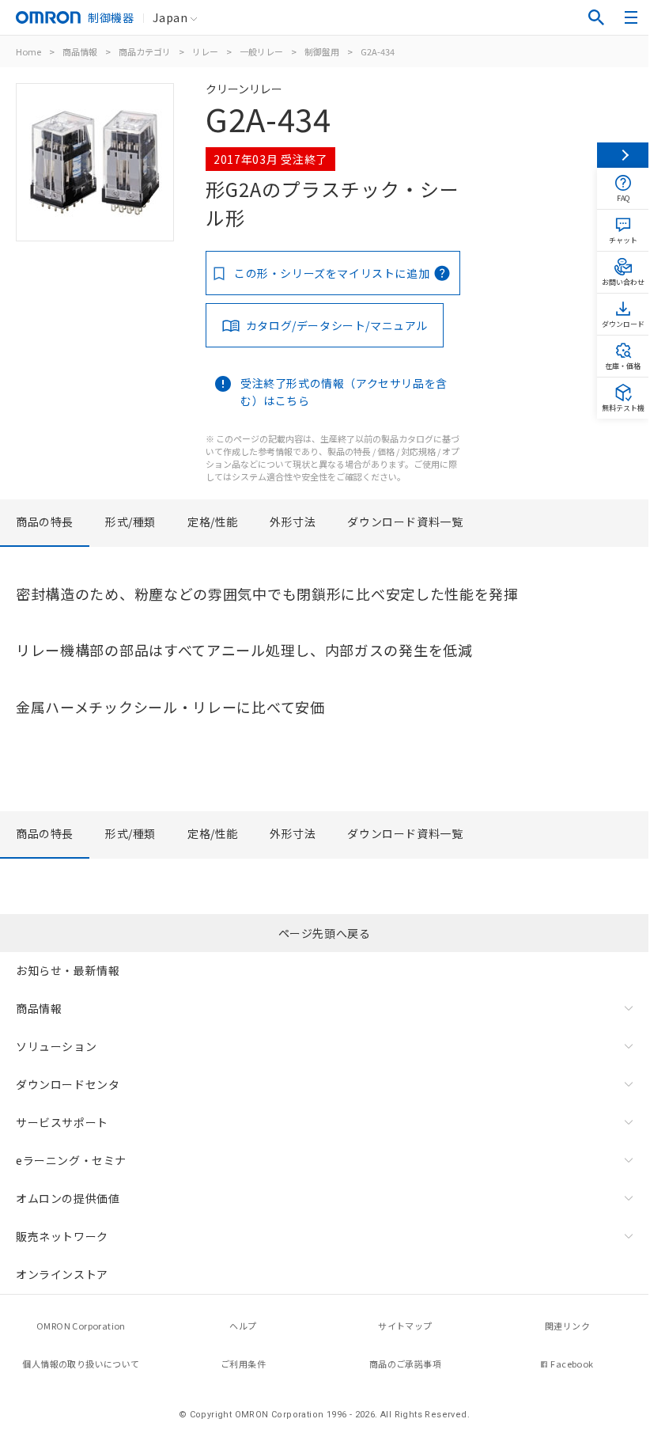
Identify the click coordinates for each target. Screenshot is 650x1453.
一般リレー (261, 51)
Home (28, 51)
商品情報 (79, 51)
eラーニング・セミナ (71, 1160)
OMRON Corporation (81, 1325)
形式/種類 (130, 521)
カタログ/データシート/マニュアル (337, 325)
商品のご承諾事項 (405, 1363)
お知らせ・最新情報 (67, 970)
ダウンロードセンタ (67, 1084)
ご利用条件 (243, 1363)
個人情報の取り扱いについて (80, 1363)
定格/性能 (212, 521)
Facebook (571, 1363)
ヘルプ (242, 1325)
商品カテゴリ (145, 51)
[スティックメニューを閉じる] (622, 155)
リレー (205, 51)
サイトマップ (405, 1325)
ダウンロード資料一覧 (405, 521)
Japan (170, 17)
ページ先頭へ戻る (324, 933)
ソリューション (56, 1046)
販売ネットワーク (62, 1236)
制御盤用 (321, 51)
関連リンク (567, 1325)
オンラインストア (62, 1274)
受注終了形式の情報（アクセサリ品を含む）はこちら (344, 391)
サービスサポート (62, 1122)
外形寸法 (293, 521)
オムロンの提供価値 (67, 1198)
